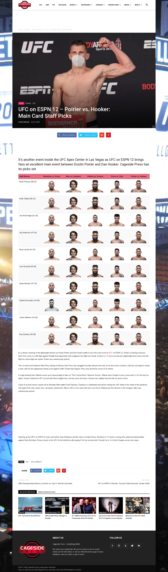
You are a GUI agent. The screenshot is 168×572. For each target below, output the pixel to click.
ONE (47, 5)
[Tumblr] (125, 545)
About (137, 5)
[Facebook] (112, 545)
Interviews (85, 5)
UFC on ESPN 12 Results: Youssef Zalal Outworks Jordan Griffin (124, 483)
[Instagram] (118, 545)
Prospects (129, 512)
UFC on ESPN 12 (36, 462)
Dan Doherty (24, 122)
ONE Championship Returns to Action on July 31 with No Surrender (45, 483)
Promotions (113, 5)
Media (126, 5)
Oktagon (62, 5)
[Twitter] (132, 545)
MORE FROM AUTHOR (46, 492)
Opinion (99, 5)
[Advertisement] (84, 18)
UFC (40, 5)
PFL (53, 5)
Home (20, 30)
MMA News (76, 512)
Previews (28, 103)
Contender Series (51, 512)
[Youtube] (138, 545)
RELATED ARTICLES (27, 492)
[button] (147, 3)
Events (73, 5)
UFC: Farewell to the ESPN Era (29, 516)
